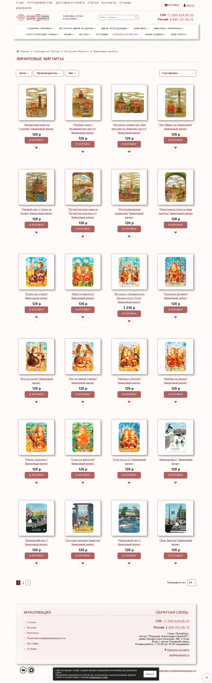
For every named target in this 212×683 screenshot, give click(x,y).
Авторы (83, 34)
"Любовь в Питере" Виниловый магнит (129, 381)
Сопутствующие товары (41, 34)
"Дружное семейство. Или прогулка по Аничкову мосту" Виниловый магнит (129, 129)
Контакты (109, 3)
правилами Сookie (98, 677)
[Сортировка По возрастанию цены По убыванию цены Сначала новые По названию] (177, 73)
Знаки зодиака (154, 34)
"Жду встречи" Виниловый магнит (36, 381)
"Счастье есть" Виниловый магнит (129, 462)
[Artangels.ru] (32, 17)
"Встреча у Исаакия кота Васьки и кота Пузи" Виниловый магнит (129, 298)
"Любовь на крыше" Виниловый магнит (175, 381)
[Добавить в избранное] (36, 148)
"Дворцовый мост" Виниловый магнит (129, 542)
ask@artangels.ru (179, 655)
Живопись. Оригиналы (167, 28)
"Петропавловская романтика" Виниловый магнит (129, 213)
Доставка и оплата (70, 3)
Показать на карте (177, 650)
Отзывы (125, 3)
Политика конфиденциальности (46, 638)
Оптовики (102, 34)
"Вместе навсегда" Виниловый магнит (82, 296)
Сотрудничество (40, 3)
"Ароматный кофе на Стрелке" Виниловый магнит (36, 127)
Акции (67, 34)
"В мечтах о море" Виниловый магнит (36, 296)
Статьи (93, 3)
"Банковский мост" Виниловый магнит (36, 542)
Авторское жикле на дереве (76, 28)
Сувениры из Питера (124, 34)
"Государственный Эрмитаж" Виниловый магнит (83, 542)
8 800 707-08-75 (181, 19)
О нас (20, 3)
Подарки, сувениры (39, 28)
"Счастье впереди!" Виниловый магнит (83, 462)
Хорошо (150, 674)
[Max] (31, 670)
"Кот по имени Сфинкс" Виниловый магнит (82, 381)
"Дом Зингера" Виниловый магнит (175, 542)
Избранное (24, 8)
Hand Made (140, 28)
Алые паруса (178, 34)
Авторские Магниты (76, 51)
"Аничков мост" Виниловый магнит (175, 462)
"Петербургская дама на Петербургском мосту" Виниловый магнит (83, 213)
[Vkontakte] (23, 670)
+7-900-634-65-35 (180, 15)
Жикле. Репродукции (113, 28)
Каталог (32, 628)
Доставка (32, 644)
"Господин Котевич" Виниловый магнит (175, 296)
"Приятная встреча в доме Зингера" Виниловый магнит (175, 211)
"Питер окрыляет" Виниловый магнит (36, 462)
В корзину (36, 140)
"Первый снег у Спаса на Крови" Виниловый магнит (36, 211)
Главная (24, 51)
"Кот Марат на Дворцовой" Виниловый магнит (175, 127)
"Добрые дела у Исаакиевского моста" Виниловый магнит (82, 129)
